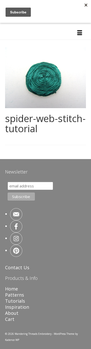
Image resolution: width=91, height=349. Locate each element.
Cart (9, 319)
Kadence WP (12, 340)
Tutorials (15, 301)
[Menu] (79, 33)
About (11, 313)
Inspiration (17, 307)
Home (11, 289)
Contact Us (17, 267)
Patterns (14, 295)
